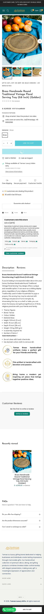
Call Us (10, 609)
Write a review (22, 413)
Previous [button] (4, 41)
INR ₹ (20, 597)
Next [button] (40, 41)
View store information (13, 171)
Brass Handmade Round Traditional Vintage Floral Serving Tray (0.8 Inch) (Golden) (22, 479)
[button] (7, 101)
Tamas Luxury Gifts (18, 601)
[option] (22, 40)
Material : (8, 130)
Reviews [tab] (21, 268)
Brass (5, 135)
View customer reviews (15, 253)
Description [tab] (8, 268)
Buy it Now (29, 152)
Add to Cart (27, 609)
